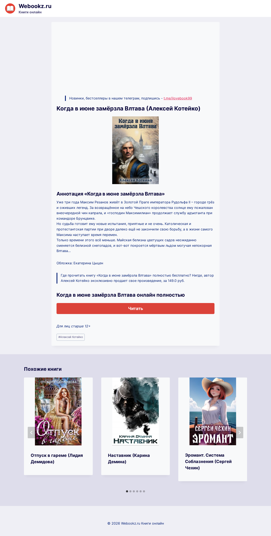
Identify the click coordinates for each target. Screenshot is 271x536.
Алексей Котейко (70, 337)
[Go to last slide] (31, 432)
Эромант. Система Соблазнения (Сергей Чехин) (208, 461)
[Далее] (239, 432)
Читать (135, 308)
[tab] (127, 491)
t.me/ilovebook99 (178, 98)
